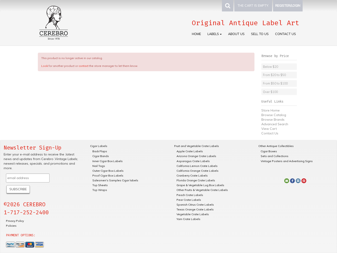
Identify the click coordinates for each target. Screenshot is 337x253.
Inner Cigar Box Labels (107, 161)
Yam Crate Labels (188, 219)
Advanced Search (274, 124)
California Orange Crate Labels (197, 170)
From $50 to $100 (275, 83)
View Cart (269, 129)
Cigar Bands (100, 156)
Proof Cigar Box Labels (107, 175)
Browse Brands (273, 119)
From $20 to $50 (274, 75)
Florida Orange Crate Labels (196, 180)
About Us (236, 34)
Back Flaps (99, 151)
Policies (11, 225)
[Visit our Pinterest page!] (303, 180)
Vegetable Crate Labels (193, 214)
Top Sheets (100, 185)
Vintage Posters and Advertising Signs (287, 161)
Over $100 (270, 92)
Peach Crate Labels (190, 195)
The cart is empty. (253, 5)
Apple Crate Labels (190, 151)
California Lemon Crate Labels (197, 166)
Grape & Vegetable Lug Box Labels (200, 185)
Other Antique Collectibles (276, 146)
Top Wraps (99, 190)
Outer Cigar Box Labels (108, 170)
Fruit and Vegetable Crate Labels (196, 146)
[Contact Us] (286, 180)
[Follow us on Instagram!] (298, 180)
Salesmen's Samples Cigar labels (115, 180)
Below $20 (270, 66)
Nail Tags (98, 166)
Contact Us (285, 34)
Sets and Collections (274, 156)
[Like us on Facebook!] (292, 180)
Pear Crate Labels (189, 199)
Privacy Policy (15, 221)
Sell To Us (260, 34)
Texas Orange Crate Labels (195, 209)
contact (83, 66)
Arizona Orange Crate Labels (196, 156)
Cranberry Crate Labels (192, 175)
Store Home (270, 110)
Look (44, 66)
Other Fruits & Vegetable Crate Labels (202, 190)
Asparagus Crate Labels (193, 161)
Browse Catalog (273, 115)
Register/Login (287, 5)
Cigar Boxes (269, 151)
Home (196, 34)
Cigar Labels (98, 146)
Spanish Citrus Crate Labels (195, 204)
